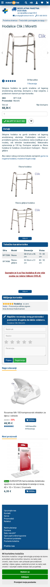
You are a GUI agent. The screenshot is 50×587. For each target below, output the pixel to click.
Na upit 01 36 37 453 (15, 121)
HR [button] (31, 2)
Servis (6, 516)
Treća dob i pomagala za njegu (32, 20)
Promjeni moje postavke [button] (25, 582)
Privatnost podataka (12, 538)
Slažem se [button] (25, 572)
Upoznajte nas (10, 511)
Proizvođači (9, 519)
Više (24, 238)
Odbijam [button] (25, 577)
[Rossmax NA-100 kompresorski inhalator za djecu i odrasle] (25, 392)
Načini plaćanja (10, 528)
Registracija (20, 360)
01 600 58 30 (42, 16)
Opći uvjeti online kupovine (15, 536)
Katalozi (7, 521)
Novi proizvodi (9, 436)
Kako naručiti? (10, 533)
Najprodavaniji (9, 368)
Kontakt (7, 513)
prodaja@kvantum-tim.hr (24, 16)
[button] (36, 2)
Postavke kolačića (11, 541)
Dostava (7, 530)
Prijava (8, 360)
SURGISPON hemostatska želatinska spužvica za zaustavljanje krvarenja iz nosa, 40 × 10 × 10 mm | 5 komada (24, 484)
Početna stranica (10, 20)
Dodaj (32, 420)
